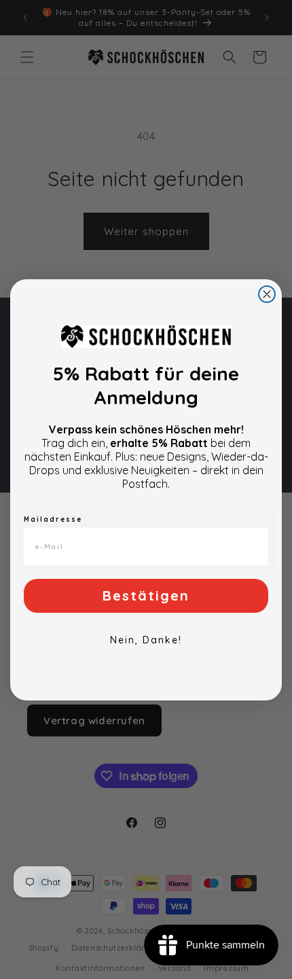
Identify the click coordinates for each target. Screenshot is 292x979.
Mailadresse (53, 519)
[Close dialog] (267, 294)
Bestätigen (146, 595)
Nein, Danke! (146, 640)
